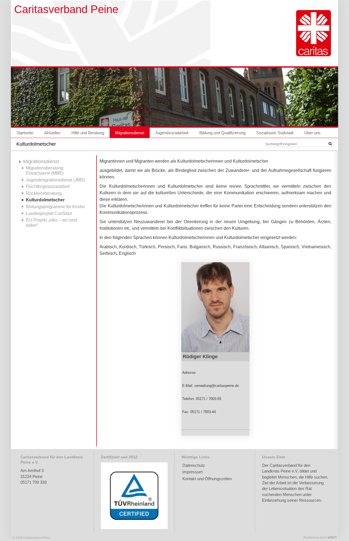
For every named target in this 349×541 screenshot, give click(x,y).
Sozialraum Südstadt (274, 132)
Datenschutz (193, 465)
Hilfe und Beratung (87, 132)
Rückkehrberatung (44, 193)
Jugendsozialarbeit (171, 132)
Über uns (312, 132)
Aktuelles (52, 132)
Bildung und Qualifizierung (222, 132)
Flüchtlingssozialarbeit (48, 186)
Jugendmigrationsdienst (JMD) (55, 179)
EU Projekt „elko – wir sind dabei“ (51, 222)
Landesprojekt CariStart (49, 213)
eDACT (332, 537)
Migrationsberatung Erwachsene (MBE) (45, 170)
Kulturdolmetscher (45, 199)
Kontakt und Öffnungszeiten (207, 478)
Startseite (24, 132)
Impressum (192, 472)
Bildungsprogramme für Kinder (55, 206)
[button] (330, 144)
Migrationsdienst (129, 132)
